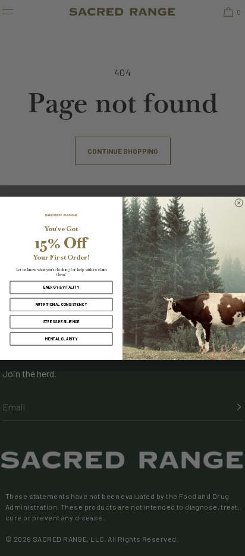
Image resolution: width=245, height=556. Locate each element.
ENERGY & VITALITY (61, 287)
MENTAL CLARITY (61, 338)
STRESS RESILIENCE (61, 321)
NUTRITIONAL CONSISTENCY (61, 304)
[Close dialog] (239, 202)
